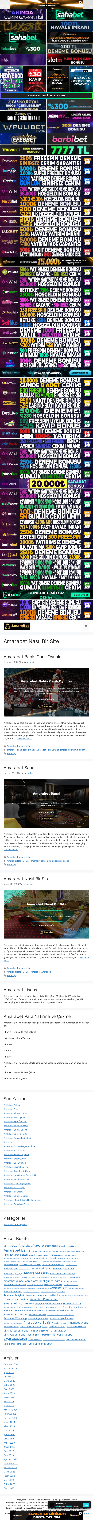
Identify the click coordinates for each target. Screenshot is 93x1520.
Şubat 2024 (9, 1434)
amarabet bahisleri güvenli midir (41, 1251)
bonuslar (44, 1327)
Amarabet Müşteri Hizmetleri (20, 1295)
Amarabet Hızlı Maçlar (14, 1187)
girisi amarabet (56, 1330)
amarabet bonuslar (70, 1255)
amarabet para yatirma (16, 1299)
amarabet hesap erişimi (71, 1285)
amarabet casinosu (71, 1265)
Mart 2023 (9, 1480)
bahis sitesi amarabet (30, 1326)
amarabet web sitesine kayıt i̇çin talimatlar (60, 1315)
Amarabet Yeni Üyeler (14, 1117)
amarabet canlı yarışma (69, 1261)
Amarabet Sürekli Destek (16, 1196)
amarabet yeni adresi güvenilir (13, 1323)
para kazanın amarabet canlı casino (54, 1340)
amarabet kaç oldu (13, 1291)
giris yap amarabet (15, 1334)
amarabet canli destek (45, 1258)
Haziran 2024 (10, 1418)
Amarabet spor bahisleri (74, 1307)
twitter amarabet (76, 1339)
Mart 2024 (9, 1430)
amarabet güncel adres (18, 1281)
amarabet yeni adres (38, 1318)
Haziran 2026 (10, 1368)
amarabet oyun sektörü (81, 1295)
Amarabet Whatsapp (41, 972)
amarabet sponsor (55, 1307)
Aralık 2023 (9, 1443)
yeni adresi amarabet (15, 1343)
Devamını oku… (24, 738)
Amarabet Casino (11, 1265)
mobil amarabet (35, 1340)
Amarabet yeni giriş (37, 1322)
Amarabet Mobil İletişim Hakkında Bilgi (22, 1200)
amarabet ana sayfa (67, 1246)
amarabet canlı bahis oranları (12, 1261)
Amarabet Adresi (12, 1105)
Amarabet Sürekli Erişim (15, 1130)
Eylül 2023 (9, 1455)
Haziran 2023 (10, 1467)
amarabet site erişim (10, 1307)
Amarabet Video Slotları (15, 1113)
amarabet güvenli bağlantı (35, 1285)
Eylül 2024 (9, 1405)
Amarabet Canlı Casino (32, 1261)
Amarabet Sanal (19, 767)
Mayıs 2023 (9, 1472)
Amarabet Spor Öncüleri (15, 1121)
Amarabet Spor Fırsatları (15, 1134)
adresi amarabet (10, 1246)
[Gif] (46, 261)
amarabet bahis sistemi (78, 1251)
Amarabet (8, 1142)
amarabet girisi (41, 1268)
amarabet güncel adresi (47, 1281)
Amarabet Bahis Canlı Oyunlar (33, 656)
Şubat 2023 (9, 1484)
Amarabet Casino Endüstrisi (17, 1138)
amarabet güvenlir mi (53, 1285)
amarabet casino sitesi (53, 1264)
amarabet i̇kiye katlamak (27, 1288)
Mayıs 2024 (9, 1422)
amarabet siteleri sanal (58, 861)
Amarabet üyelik (78, 1322)
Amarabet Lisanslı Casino (16, 1167)
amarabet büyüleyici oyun (11, 1258)
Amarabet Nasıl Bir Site (47, 750)
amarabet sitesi (41, 1307)
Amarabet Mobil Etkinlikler (16, 1179)
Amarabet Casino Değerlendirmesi (20, 1146)
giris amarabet (38, 1330)
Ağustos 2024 (10, 1410)
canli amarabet (57, 1326)
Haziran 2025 (10, 1377)
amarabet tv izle (65, 1310)
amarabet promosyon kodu (48, 1303)
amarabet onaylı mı (67, 1295)
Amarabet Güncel (71, 1277)
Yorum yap (12, 753)
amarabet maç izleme (53, 1291)
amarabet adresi (50, 1246)
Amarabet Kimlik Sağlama (16, 1154)
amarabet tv (30, 1310)
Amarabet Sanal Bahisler (16, 1125)
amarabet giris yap (13, 1273)
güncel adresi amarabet (39, 1334)
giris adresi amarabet (16, 1330)
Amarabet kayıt (58, 1287)
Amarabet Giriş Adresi (62, 1273)
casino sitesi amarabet (76, 1327)
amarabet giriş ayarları (28, 1278)
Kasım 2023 (9, 1447)
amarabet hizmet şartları (11, 1288)
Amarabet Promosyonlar (19, 746)
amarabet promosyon (19, 1303)
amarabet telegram (13, 1310)
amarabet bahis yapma (38, 1255)
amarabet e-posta (24, 1269)
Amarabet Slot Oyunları (15, 1158)
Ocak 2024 (9, 1438)
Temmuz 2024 (11, 1414)
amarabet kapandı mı (42, 1288)
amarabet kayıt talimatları (76, 1288)
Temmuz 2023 (11, 1463)
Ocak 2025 (9, 1389)
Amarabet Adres (29, 1245)
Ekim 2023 (9, 1451)
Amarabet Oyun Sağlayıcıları (17, 1183)
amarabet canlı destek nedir (52, 1261)
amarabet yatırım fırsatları (72, 750)
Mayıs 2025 (9, 1381)
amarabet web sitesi (37, 1315)
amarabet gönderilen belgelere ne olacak (49, 1278)
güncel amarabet (62, 1334)
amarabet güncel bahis (71, 1281)
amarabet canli (27, 1258)
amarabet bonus (56, 1255)
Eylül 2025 (9, 1372)
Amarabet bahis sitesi (16, 1254)
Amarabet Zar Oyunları (15, 1163)
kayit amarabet (15, 1339)
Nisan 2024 (9, 1426)
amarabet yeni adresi (62, 1318)
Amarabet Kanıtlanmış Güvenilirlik (20, 1175)
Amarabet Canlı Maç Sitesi (16, 1204)
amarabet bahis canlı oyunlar (21, 750)
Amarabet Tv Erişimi (13, 1192)
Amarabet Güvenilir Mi (15, 1284)
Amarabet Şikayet (11, 1327)
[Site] (46, 161)
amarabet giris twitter (63, 1268)
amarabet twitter (16, 1314)
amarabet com (11, 1268)
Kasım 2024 (9, 1397)
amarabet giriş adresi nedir (12, 1278)
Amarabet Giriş (11, 1109)
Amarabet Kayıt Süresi (14, 1150)
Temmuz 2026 (11, 1364)
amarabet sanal (38, 861)
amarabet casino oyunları (30, 1265)
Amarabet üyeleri (59, 1323)
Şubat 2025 (9, 1385)
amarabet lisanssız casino (31, 1292)
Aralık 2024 (9, 1393)
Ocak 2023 (9, 1488)
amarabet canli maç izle (68, 1258)
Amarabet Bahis (17, 1250)
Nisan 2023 (9, 1476)
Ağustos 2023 (10, 1459)
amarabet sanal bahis (72, 1304)
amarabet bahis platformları (61, 1251)
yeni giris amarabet (40, 1343)
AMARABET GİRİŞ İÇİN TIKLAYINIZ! (46, 95)
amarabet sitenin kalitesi (25, 1307)
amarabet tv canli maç (46, 1310)
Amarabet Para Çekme (44, 1299)
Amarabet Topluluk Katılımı (17, 1171)
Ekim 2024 (9, 1401)
